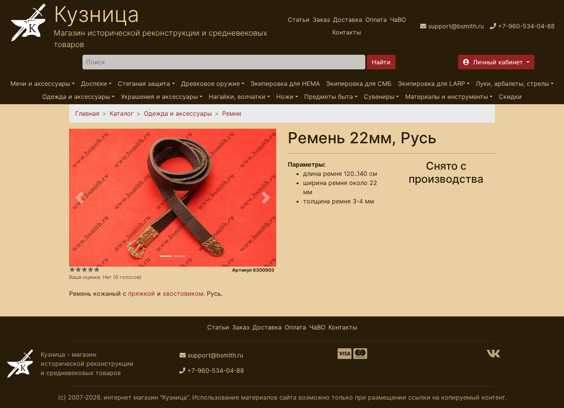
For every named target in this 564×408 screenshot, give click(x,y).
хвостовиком (183, 293)
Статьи (299, 19)
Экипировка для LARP (431, 83)
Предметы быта (328, 96)
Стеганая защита (144, 83)
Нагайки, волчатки (237, 96)
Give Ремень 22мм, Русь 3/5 (84, 269)
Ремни (231, 113)
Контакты (346, 32)
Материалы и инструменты (446, 96)
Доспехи (94, 83)
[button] (496, 62)
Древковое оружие (210, 83)
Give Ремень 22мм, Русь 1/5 (72, 269)
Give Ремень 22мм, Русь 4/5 (90, 269)
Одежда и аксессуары (76, 96)
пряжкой (141, 293)
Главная (87, 113)
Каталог (122, 113)
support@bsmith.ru (215, 355)
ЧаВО (398, 19)
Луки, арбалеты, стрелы (512, 83)
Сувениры (379, 96)
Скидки (510, 96)
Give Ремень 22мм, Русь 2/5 (78, 269)
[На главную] (28, 26)
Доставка (347, 19)
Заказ (321, 19)
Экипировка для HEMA (285, 83)
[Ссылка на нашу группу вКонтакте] (493, 356)
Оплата (376, 19)
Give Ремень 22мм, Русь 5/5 (97, 269)
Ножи (285, 96)
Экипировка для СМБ (359, 83)
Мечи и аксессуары (40, 83)
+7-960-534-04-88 (215, 370)
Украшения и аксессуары (159, 96)
